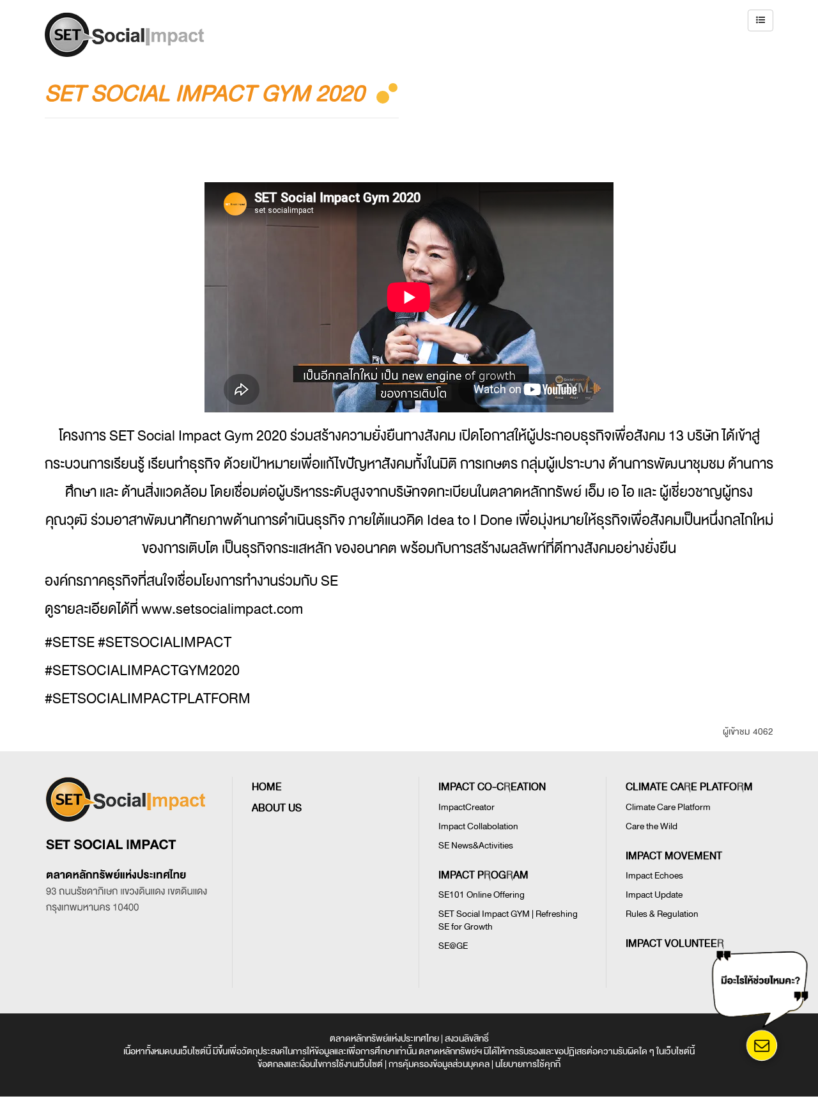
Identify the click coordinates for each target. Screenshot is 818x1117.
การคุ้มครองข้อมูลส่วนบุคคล (439, 1064)
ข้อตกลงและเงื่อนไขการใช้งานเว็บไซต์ (320, 1064)
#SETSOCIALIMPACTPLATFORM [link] (148, 698)
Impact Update (654, 894)
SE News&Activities (475, 845)
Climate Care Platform (668, 807)
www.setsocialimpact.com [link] (222, 609)
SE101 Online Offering (481, 894)
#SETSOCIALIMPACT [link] (164, 642)
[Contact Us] (761, 1046)
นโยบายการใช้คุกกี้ (527, 1064)
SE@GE (453, 946)
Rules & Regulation (662, 914)
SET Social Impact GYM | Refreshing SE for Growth (508, 920)
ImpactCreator (466, 807)
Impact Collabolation (478, 826)
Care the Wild (651, 826)
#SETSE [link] (70, 642)
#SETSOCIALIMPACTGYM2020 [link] (142, 670)
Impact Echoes (654, 875)
